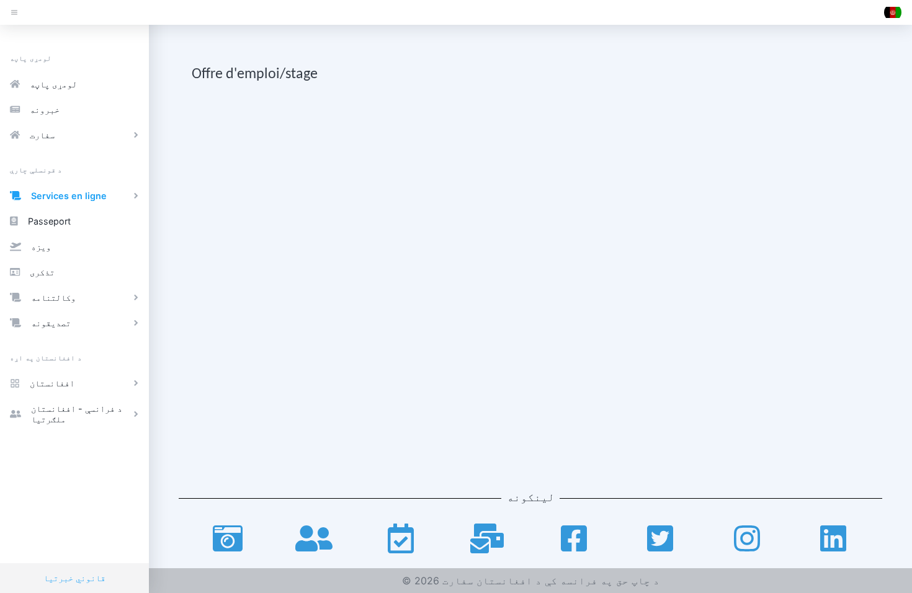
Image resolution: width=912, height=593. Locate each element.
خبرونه (45, 109)
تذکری (42, 272)
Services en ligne (69, 195)
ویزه (41, 246)
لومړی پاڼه (53, 84)
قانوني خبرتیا (74, 578)
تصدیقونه (51, 323)
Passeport (49, 221)
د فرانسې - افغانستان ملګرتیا (76, 413)
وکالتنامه (53, 297)
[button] (892, 12)
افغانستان (52, 383)
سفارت (42, 135)
